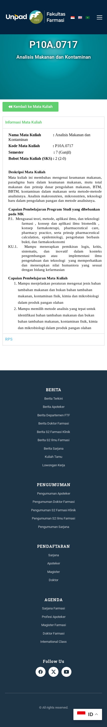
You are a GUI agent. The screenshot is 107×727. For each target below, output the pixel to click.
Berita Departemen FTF (53, 415)
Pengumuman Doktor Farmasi (54, 502)
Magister (53, 572)
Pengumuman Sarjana (53, 527)
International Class (53, 641)
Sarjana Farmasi (53, 608)
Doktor (53, 580)
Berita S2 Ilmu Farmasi (53, 440)
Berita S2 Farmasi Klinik (53, 432)
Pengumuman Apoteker (53, 493)
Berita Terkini (53, 398)
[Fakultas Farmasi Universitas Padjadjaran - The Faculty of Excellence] (35, 17)
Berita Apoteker (53, 407)
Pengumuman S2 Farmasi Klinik (53, 510)
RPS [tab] (8, 339)
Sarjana (53, 555)
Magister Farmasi (53, 625)
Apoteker (53, 563)
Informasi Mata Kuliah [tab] (23, 122)
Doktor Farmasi (53, 633)
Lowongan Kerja (53, 465)
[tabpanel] (53, 231)
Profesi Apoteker (53, 617)
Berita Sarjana (53, 448)
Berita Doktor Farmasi (53, 423)
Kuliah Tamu (53, 457)
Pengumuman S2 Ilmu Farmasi (53, 518)
